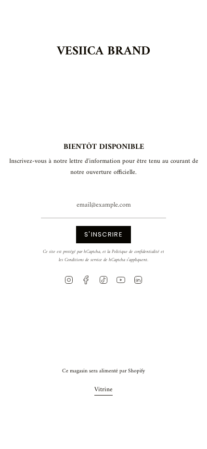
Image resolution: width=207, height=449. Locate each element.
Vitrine (103, 389)
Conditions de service (83, 260)
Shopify (136, 371)
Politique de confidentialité (135, 252)
